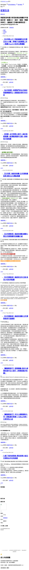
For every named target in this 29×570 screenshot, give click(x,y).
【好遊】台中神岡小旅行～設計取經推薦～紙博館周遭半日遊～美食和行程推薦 (15, 136)
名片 (4, 33)
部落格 (4, 31)
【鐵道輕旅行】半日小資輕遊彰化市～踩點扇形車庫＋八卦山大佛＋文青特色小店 (15, 417)
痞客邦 (8, 79)
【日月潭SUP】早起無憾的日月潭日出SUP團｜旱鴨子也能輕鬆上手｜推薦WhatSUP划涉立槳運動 (15, 41)
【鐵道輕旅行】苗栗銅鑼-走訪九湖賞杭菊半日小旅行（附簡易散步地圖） (15, 371)
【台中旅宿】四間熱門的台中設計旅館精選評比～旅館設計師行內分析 (15, 92)
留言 (11, 79)
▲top (2, 84)
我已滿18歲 (3, 567)
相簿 (4, 30)
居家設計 (11, 27)
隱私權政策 (24, 550)
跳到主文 (3, 14)
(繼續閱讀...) (3, 76)
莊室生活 (5, 10)
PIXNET (6, 550)
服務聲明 (14, 551)
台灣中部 (11, 82)
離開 (8, 567)
